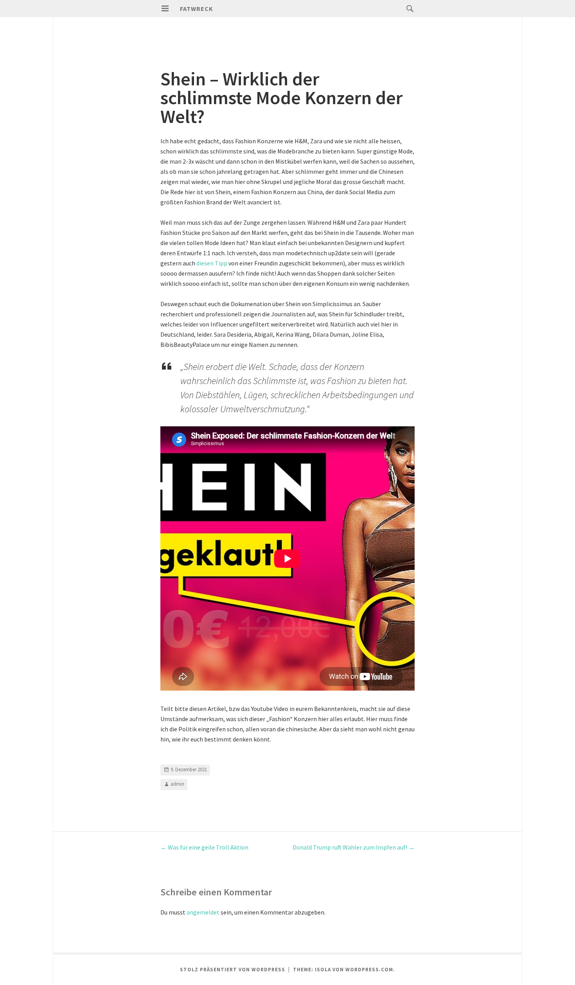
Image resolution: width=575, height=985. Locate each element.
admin (177, 784)
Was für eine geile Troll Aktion (204, 847)
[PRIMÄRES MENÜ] (165, 8)
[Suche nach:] (408, 8)
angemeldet (203, 912)
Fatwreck (196, 9)
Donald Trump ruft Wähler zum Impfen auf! (354, 847)
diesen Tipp (211, 263)
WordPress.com (369, 969)
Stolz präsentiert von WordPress (232, 969)
